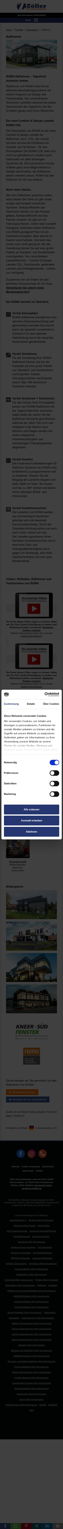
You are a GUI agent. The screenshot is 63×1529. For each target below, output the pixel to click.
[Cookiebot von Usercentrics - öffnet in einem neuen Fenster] (45, 694)
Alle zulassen (31, 809)
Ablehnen (31, 831)
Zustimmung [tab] (11, 703)
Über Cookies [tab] (51, 703)
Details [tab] (31, 703)
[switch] (54, 773)
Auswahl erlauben (31, 820)
